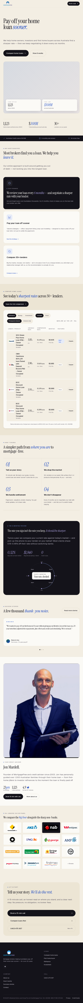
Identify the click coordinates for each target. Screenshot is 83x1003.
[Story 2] (41, 649)
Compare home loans (14, 53)
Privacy (68, 998)
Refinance (12, 315)
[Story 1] (39, 649)
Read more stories (70, 610)
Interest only (27, 321)
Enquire (71, 341)
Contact (6, 987)
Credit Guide (76, 998)
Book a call (72, 3)
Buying (20, 315)
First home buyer (49, 958)
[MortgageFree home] (7, 3)
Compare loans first (18, 921)
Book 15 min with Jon (13, 796)
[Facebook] (5, 966)
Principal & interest (14, 321)
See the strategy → (13, 239)
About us (6, 978)
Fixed (47, 315)
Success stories (8, 984)
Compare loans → (12, 273)
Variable (39, 315)
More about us (32, 796)
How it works (38, 53)
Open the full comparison (15, 304)
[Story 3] (43, 649)
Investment (28, 315)
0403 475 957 (41, 928)
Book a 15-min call (17, 913)
